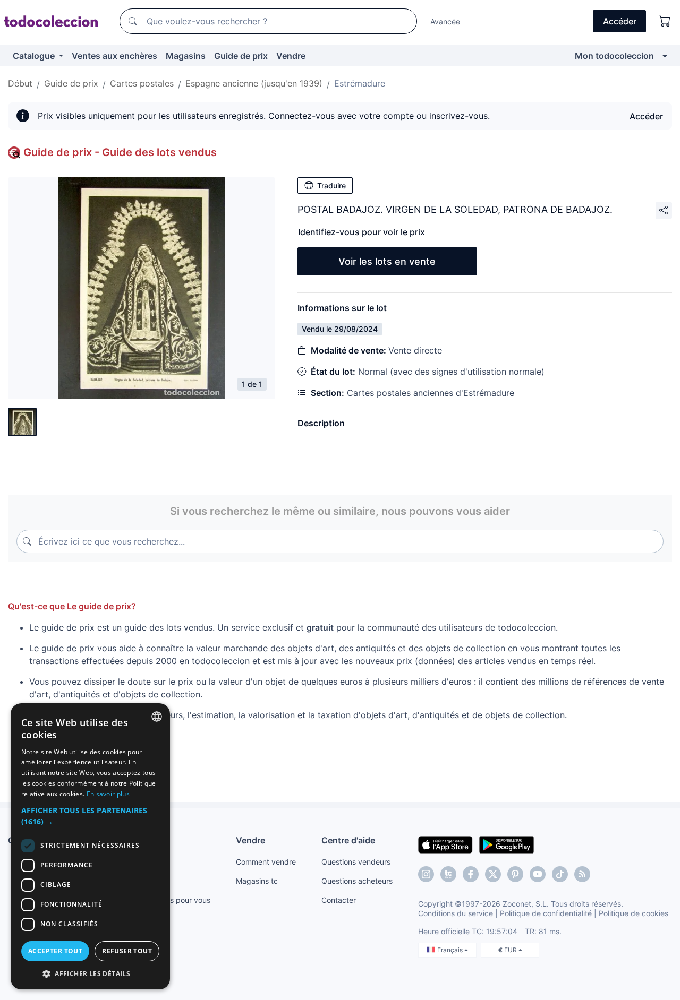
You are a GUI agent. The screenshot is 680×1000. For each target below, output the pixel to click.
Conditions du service (455, 913)
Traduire (331, 185)
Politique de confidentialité (546, 913)
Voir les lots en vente (387, 261)
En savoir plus (108, 793)
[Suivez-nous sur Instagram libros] (448, 874)
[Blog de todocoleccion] (582, 874)
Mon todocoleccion (614, 55)
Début (20, 83)
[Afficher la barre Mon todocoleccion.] (665, 55)
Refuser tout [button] (127, 950)
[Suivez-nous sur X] (493, 874)
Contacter (338, 899)
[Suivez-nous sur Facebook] (471, 874)
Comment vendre (266, 861)
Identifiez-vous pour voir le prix (361, 232)
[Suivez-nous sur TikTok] (560, 874)
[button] (90, 816)
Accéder (646, 116)
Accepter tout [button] (55, 950)
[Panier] (665, 21)
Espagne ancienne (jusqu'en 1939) (253, 83)
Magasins (186, 55)
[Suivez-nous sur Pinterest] (515, 874)
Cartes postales (142, 83)
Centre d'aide (348, 840)
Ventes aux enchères (114, 55)
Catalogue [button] (35, 55)
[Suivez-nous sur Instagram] (426, 874)
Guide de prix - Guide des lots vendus (120, 152)
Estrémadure (359, 83)
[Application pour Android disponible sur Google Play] (506, 844)
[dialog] (90, 846)
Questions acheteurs (357, 880)
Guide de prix (241, 55)
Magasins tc (257, 880)
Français (450, 950)
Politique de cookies (633, 913)
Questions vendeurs (355, 861)
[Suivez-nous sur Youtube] (538, 874)
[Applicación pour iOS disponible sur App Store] (445, 844)
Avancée (445, 21)
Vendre (290, 55)
